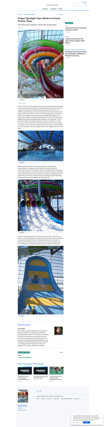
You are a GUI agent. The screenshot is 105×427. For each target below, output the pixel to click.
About (38, 398)
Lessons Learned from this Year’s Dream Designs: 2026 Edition (75, 41)
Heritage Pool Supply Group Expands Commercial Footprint (23, 378)
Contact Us (49, 398)
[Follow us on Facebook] (37, 391)
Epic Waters (21, 99)
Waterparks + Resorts (29, 14)
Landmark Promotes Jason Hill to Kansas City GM (75, 29)
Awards (60, 9)
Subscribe (20, 408)
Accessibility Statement (66, 398)
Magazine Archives (22, 410)
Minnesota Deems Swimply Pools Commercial (41, 377)
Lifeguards (53, 9)
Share (61, 14)
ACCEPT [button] (86, 422)
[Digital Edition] (23, 401)
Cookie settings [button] (77, 422)
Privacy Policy (56, 398)
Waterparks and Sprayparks (25, 357)
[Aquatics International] (52, 5)
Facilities (45, 9)
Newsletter (84, 2)
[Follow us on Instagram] (40, 391)
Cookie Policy (76, 398)
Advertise (43, 398)
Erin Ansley (21, 328)
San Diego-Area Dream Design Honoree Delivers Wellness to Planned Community (76, 54)
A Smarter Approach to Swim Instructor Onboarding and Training (55, 378)
